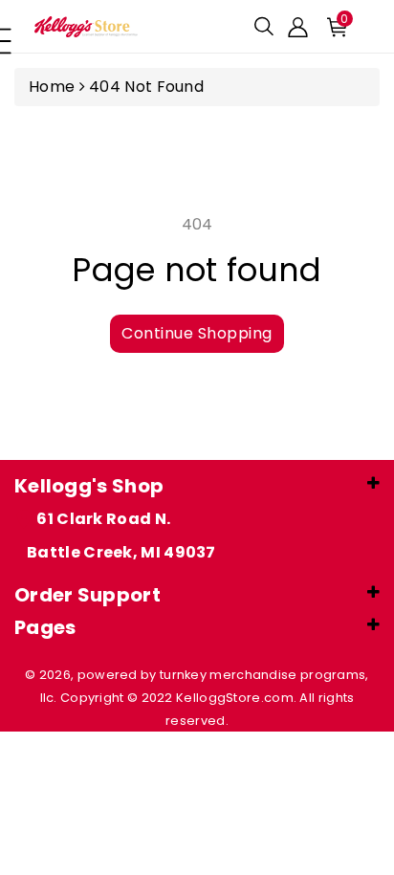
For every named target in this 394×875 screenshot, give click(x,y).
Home (52, 87)
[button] (264, 26)
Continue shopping (197, 333)
